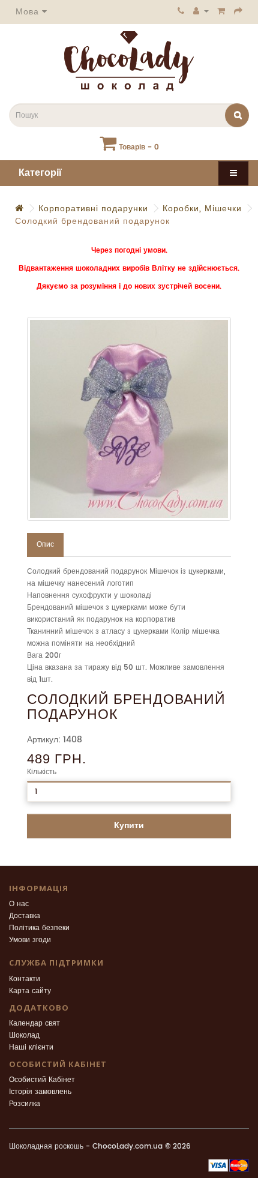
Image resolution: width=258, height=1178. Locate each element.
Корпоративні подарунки (93, 208)
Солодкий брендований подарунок (92, 221)
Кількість (41, 772)
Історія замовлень (40, 1092)
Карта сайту (30, 991)
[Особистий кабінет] (201, 11)
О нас (19, 904)
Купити (129, 825)
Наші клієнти (31, 1047)
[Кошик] (221, 11)
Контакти (24, 979)
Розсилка (24, 1104)
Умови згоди (30, 940)
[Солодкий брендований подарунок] (129, 419)
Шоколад (24, 1035)
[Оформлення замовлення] (238, 11)
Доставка (24, 916)
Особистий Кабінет (42, 1080)
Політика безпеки (39, 928)
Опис (45, 544)
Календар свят (34, 1023)
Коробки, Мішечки (202, 208)
